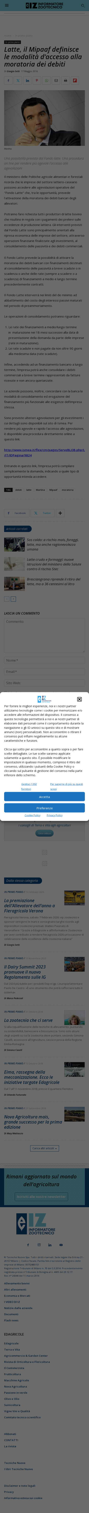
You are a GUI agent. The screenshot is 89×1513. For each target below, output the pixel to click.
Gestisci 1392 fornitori (29, 786)
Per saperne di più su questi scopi (66, 786)
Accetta (44, 796)
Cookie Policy (32, 815)
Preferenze (44, 808)
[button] (79, 699)
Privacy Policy (55, 815)
